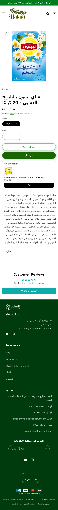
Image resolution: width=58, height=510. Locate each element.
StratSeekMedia (33, 493)
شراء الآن (29, 155)
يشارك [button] (8, 251)
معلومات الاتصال (43, 504)
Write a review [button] (29, 291)
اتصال (8, 372)
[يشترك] (46, 448)
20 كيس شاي (11, 124)
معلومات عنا (11, 359)
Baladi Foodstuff (18, 499)
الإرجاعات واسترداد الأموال (18, 366)
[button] (3, 14)
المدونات (10, 379)
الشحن (12, 113)
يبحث (8, 352)
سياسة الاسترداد (33, 499)
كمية (4, 130)
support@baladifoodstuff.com (35, 328)
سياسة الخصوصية (48, 499)
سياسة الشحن (29, 504)
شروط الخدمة (17, 504)
